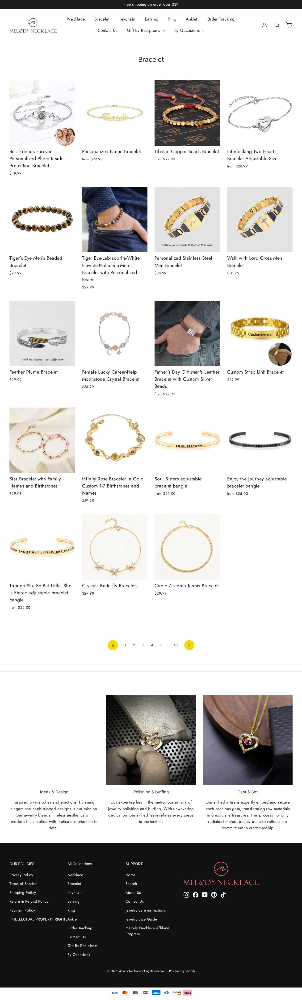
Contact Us (107, 30)
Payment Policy (22, 910)
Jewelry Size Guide (141, 919)
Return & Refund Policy (28, 901)
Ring (172, 19)
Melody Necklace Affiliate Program (147, 931)
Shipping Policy (22, 892)
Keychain (127, 19)
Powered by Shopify (182, 971)
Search (131, 883)
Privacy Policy (21, 875)
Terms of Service (23, 883)
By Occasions (187, 30)
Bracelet (101, 19)
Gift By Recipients (144, 30)
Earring (152, 19)
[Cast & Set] (248, 740)
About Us (133, 892)
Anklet (191, 19)
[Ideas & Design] (54, 740)
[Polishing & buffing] (151, 740)
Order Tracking (221, 19)
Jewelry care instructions (146, 910)
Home (130, 875)
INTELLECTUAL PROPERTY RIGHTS (34, 919)
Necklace (76, 19)
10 (176, 645)
